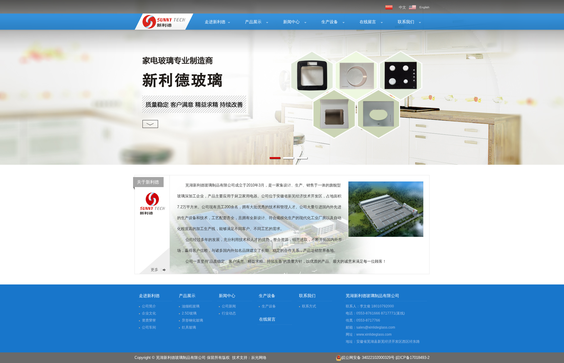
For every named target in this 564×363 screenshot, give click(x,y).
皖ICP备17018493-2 (412, 357)
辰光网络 (258, 357)
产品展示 (253, 22)
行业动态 (229, 313)
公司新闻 (229, 306)
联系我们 (406, 22)
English (424, 7)
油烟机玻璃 (190, 306)
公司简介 (149, 306)
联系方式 (309, 306)
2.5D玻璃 (189, 313)
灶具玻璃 (189, 327)
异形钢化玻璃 (192, 320)
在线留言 (368, 22)
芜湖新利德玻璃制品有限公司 (160, 22)
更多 (154, 269)
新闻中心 (291, 22)
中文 (402, 7)
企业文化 (149, 313)
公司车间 (149, 327)
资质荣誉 (149, 320)
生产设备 (329, 22)
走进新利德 (215, 22)
